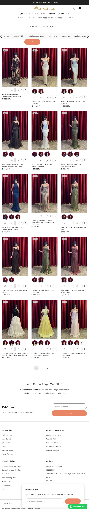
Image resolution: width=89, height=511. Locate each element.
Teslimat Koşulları (9, 478)
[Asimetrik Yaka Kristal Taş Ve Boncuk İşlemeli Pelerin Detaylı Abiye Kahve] (44, 193)
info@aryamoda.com (54, 466)
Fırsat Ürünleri (7, 454)
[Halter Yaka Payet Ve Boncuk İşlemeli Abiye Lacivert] (15, 193)
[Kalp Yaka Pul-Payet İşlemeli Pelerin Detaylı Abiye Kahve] (15, 130)
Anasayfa (33, 26)
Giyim (4, 446)
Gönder (69, 413)
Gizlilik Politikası (8, 474)
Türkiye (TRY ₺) (8, 503)
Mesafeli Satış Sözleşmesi (12, 466)
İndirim (51, 14)
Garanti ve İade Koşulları (11, 470)
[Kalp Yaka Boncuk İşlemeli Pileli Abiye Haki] (44, 256)
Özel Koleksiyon (45, 18)
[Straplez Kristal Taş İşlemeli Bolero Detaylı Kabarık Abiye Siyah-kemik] (15, 319)
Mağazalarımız (65, 18)
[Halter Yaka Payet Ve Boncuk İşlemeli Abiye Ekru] (44, 130)
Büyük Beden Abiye (53, 435)
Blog (3, 489)
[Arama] (84, 9)
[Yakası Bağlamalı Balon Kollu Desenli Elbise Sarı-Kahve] (15, 67)
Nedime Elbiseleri (53, 450)
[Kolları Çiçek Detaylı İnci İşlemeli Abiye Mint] (74, 67)
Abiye (19, 18)
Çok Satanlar (26, 14)
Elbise (30, 18)
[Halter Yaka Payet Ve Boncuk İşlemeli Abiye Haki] (74, 130)
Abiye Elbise (7, 435)
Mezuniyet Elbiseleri (54, 446)
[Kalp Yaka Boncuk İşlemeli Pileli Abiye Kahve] (74, 256)
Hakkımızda (6, 481)
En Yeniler (40, 14)
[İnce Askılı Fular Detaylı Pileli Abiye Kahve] (15, 256)
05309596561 (51, 470)
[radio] (5, 90)
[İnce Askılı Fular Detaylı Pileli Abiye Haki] (74, 193)
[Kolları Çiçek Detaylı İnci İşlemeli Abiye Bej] (44, 67)
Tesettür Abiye (51, 439)
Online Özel (64, 14)
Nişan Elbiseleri (52, 443)
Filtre (33, 42)
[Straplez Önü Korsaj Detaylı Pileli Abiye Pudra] (74, 319)
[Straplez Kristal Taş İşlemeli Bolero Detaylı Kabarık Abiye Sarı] (44, 319)
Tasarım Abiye (7, 450)
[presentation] (26, 90)
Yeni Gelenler (7, 439)
